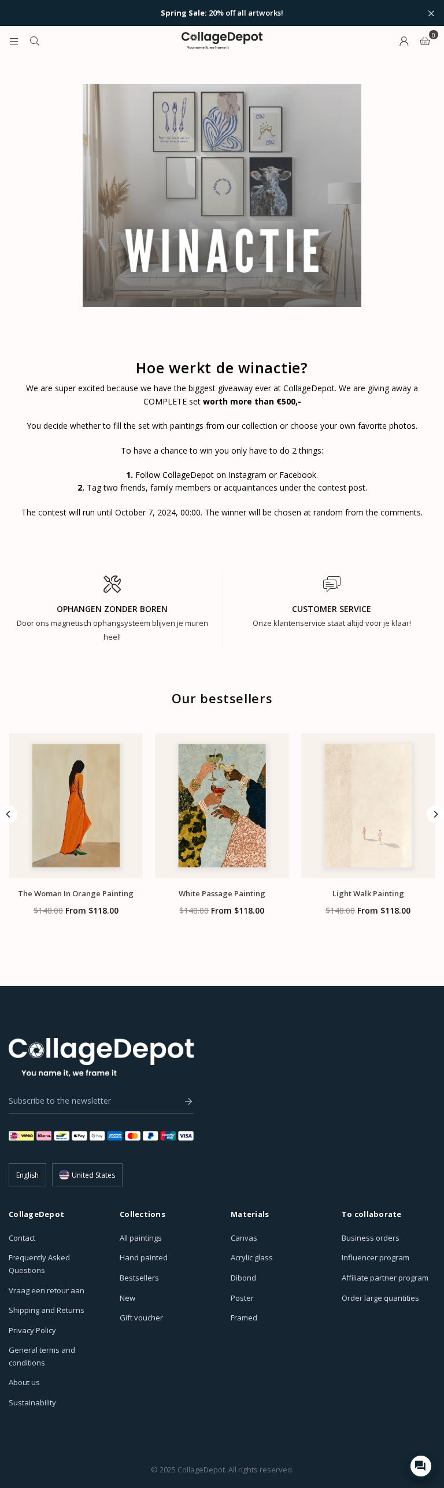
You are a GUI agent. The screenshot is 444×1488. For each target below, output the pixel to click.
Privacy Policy (32, 1330)
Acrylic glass (252, 1257)
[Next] (435, 814)
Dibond (243, 1277)
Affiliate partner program (385, 1277)
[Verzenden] (185, 1101)
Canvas (244, 1238)
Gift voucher (141, 1317)
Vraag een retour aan (46, 1290)
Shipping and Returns (46, 1310)
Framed (244, 1317)
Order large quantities (380, 1298)
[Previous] (8, 814)
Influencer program (375, 1257)
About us (24, 1382)
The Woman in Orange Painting (76, 893)
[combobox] (87, 1174)
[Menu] (13, 40)
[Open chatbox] (421, 1466)
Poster (242, 1298)
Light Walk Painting (368, 893)
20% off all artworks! (222, 13)
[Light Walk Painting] (368, 806)
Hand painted (144, 1257)
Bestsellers (139, 1277)
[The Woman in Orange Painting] (76, 806)
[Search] (34, 40)
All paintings (141, 1238)
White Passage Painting (222, 893)
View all (222, 943)
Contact (22, 1238)
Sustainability (32, 1402)
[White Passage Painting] (222, 806)
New (127, 1298)
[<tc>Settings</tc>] (404, 40)
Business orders (370, 1238)
